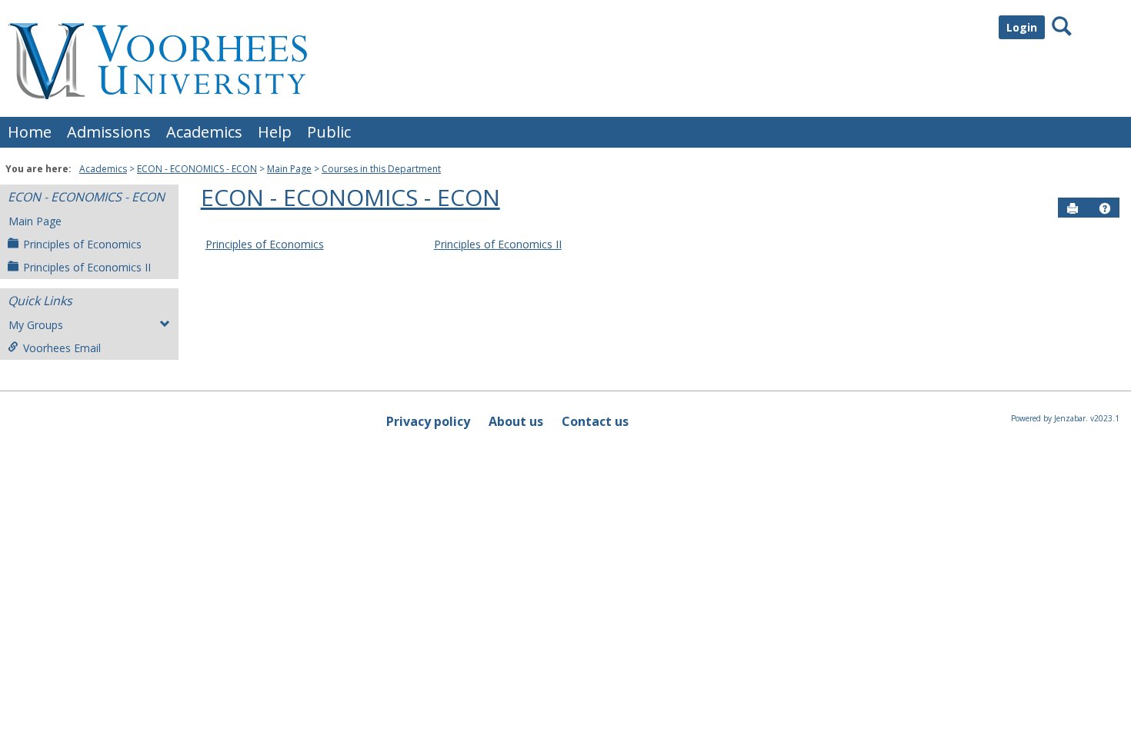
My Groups (35, 325)
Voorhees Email (62, 348)
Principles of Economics (82, 244)
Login (1021, 27)
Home (30, 131)
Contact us (595, 421)
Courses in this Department (381, 168)
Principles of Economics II (87, 267)
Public (329, 131)
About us (516, 421)
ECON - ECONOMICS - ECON (197, 168)
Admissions (109, 131)
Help (275, 131)
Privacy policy (428, 421)
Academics (204, 131)
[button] (1104, 208)
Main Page (289, 168)
